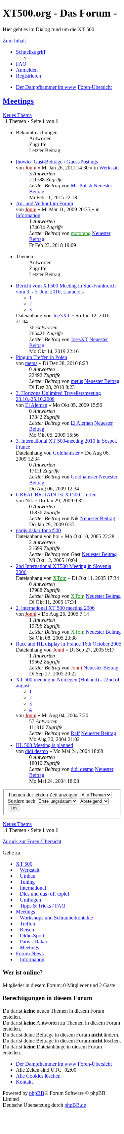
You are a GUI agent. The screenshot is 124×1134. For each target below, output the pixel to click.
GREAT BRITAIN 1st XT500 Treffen (56, 494)
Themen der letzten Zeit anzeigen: (44, 794)
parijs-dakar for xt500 (38, 530)
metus (31, 363)
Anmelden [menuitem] (27, 70)
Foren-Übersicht (95, 1064)
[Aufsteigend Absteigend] (94, 801)
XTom (59, 578)
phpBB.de (75, 1105)
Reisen (27, 929)
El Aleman (36, 405)
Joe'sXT (61, 315)
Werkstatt (109, 167)
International (33, 888)
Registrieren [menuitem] (28, 76)
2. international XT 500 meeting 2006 (55, 608)
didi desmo (36, 751)
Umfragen (30, 900)
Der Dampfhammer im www (46, 1064)
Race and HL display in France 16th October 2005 (68, 644)
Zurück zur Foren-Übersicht (32, 841)
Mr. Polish (81, 185)
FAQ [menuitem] (21, 64)
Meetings (18, 101)
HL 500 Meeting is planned (44, 745)
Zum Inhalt (14, 40)
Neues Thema (17, 115)
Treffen (27, 923)
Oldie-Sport (32, 935)
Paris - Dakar (33, 941)
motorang (81, 233)
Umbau (27, 876)
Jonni (30, 167)
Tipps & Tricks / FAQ (42, 906)
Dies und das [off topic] (44, 894)
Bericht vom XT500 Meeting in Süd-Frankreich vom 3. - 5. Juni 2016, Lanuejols (66, 288)
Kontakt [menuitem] (24, 1082)
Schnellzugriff (30, 52)
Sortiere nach (22, 801)
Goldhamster (66, 453)
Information (28, 215)
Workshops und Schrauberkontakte (56, 917)
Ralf (75, 733)
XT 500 (24, 864)
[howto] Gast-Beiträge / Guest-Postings (57, 161)
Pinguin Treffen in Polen (41, 357)
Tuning (27, 882)
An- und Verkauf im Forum (44, 203)
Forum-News (30, 953)
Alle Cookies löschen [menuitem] (38, 1076)
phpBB (36, 1093)
